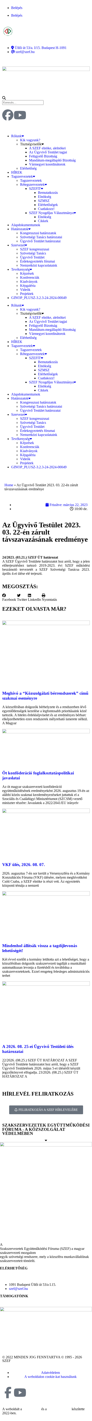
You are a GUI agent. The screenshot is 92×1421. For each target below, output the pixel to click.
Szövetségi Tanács (33, 253)
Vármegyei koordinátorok (47, 164)
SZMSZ (44, 201)
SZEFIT (35, 188)
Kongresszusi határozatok (38, 233)
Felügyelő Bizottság (43, 156)
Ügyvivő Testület (32, 257)
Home (8, 485)
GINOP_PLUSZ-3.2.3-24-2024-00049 (39, 298)
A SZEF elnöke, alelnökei (47, 148)
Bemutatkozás (48, 192)
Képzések (27, 273)
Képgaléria (28, 285)
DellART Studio (59, 1409)
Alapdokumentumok (25, 225)
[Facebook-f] (7, 1392)
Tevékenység (20, 269)
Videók (25, 290)
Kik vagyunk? (30, 140)
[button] (46, 98)
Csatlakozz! (46, 209)
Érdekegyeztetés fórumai (37, 261)
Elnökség (44, 197)
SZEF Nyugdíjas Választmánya (51, 213)
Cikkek (43, 221)
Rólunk (16, 136)
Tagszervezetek (22, 176)
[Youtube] (19, 115)
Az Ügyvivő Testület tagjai (48, 152)
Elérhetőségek (48, 205)
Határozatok (19, 229)
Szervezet (18, 245)
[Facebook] (7, 115)
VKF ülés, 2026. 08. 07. (23, 864)
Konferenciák (29, 277)
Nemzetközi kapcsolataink (38, 265)
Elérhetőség (28, 168)
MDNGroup (31, 1409)
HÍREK (16, 172)
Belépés (16, 8)
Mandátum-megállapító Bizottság (52, 160)
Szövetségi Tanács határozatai (41, 237)
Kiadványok (29, 281)
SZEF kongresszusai (34, 249)
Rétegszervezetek (32, 184)
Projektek (26, 294)
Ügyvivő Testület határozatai (40, 241)
